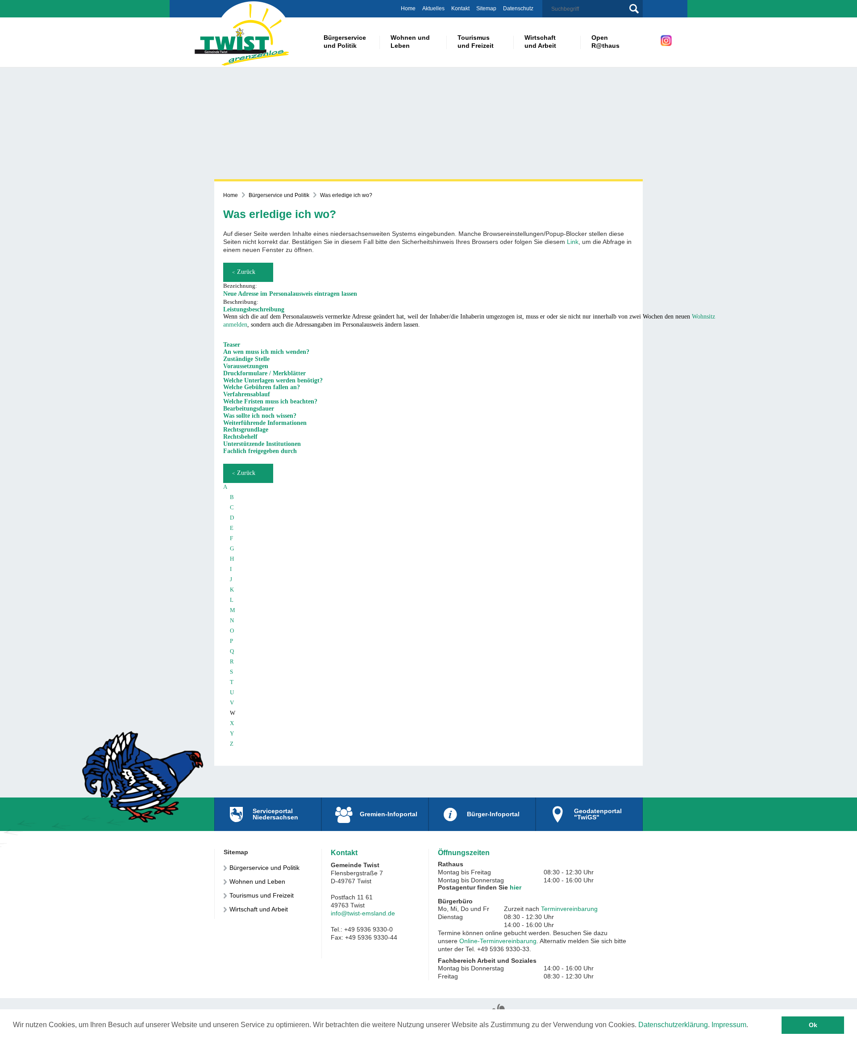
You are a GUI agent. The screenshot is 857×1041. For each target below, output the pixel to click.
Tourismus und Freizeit (261, 895)
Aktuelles (433, 8)
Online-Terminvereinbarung (498, 940)
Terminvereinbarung (569, 908)
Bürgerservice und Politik (279, 195)
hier (515, 887)
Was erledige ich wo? (346, 195)
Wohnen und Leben (257, 881)
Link (572, 241)
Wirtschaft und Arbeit (258, 909)
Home (408, 8)
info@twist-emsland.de (363, 913)
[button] (458, 309)
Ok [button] (813, 1024)
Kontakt (460, 8)
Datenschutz (518, 8)
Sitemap (486, 8)
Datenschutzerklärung (673, 1024)
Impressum (728, 1024)
